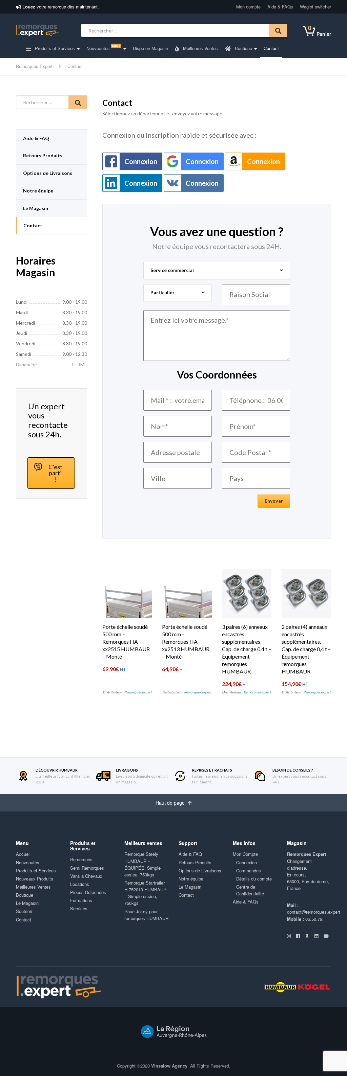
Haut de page (171, 802)
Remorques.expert (138, 692)
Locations (79, 884)
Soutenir (24, 911)
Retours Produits (42, 155)
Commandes (248, 870)
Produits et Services (54, 48)
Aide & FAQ (36, 138)
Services (78, 908)
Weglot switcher (315, 6)
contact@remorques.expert (313, 912)
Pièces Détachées (88, 892)
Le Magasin (35, 208)
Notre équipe (38, 190)
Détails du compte (254, 878)
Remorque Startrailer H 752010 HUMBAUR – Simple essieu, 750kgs (145, 892)
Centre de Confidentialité (250, 890)
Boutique (242, 48)
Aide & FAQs (280, 6)
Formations (81, 900)
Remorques (81, 859)
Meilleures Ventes (200, 48)
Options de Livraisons (47, 173)
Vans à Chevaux (86, 876)
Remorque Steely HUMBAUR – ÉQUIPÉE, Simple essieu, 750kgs (142, 864)
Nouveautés (103, 47)
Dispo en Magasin (150, 48)
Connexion (140, 161)
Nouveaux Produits (34, 878)
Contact (271, 48)
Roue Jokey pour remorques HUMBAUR (146, 914)
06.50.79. (314, 919)
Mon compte (248, 6)
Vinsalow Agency (169, 1065)
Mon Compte (245, 854)
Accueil (23, 854)
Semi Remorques (87, 868)
